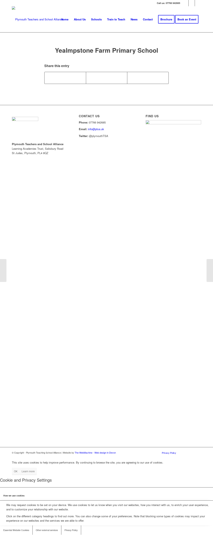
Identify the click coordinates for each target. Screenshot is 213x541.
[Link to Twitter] (185, 3)
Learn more (28, 471)
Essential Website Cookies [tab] (16, 530)
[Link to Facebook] (192, 3)
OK (15, 471)
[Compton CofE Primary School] (3, 270)
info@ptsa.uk (96, 129)
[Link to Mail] (198, 3)
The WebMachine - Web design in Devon (95, 452)
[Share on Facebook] (65, 78)
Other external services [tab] (47, 530)
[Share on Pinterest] (147, 78)
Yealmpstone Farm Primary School (106, 50)
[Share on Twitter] (106, 78)
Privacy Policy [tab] (71, 530)
